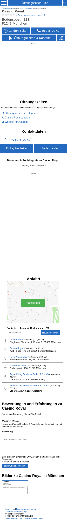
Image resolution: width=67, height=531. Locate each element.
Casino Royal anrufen (17, 117)
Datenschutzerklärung (26, 509)
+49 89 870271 (19, 139)
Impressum (10, 509)
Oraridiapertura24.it (13, 518)
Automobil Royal (18, 365)
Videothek (28, 8)
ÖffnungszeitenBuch (35, 3)
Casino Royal (16, 339)
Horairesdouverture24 (33, 518)
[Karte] (61, 38)
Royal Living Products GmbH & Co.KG (29, 374)
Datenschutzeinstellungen (16, 511)
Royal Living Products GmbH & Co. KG (29, 385)
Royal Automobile (18, 357)
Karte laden (33, 302)
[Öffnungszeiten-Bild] (15, 499)
